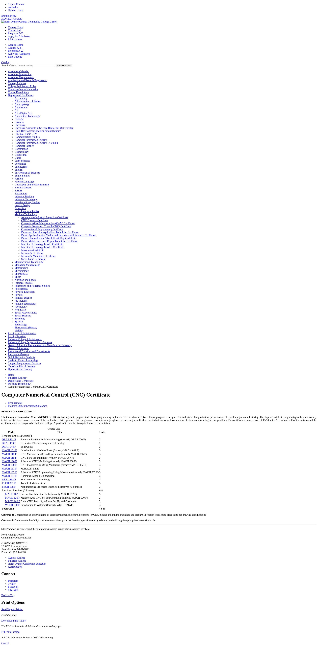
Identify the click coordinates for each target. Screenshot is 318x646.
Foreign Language (24, 181)
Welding (19, 330)
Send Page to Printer (12, 609)
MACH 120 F (9, 461)
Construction (21, 148)
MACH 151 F (9, 468)
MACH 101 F (9, 450)
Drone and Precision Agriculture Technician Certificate (50, 232)
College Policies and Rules (22, 86)
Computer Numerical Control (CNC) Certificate (46, 226)
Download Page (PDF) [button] (13, 620)
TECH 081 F (9, 483)
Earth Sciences (22, 160)
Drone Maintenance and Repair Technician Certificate (49, 241)
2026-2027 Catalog (11, 18)
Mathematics (21, 268)
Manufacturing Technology (29, 262)
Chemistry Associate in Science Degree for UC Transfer (44, 128)
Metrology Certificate (32, 253)
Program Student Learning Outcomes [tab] (27, 405)
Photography (21, 288)
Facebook (13, 586)
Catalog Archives (17, 83)
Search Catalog (9, 65)
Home (11, 374)
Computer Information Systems (31, 139)
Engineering (21, 166)
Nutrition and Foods (25, 279)
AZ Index (13, 7)
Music (18, 276)
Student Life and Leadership (23, 360)
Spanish (19, 321)
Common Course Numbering (23, 89)
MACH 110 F (9, 454)
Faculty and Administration (22, 333)
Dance (18, 157)
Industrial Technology (26, 199)
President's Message (18, 354)
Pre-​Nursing (21, 300)
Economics (20, 163)
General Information (18, 348)
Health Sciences (23, 187)
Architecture (21, 107)
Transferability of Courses (21, 366)
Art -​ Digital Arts (23, 113)
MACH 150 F (9, 465)
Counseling (20, 154)
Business (19, 122)
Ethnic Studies (22, 175)
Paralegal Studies (23, 282)
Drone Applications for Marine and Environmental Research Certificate (58, 235)
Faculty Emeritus (17, 336)
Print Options (15, 39)
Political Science (23, 297)
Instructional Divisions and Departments (29, 351)
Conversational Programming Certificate (42, 229)
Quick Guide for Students (21, 357)
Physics (19, 294)
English (19, 169)
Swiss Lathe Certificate (33, 259)
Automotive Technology (27, 116)
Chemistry (20, 125)
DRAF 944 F (9, 446)
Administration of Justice (28, 101)
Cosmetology (21, 151)
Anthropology (22, 104)
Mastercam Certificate (32, 250)
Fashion (19, 178)
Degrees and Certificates (20, 95)
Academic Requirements (21, 77)
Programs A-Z (15, 33)
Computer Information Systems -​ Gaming (36, 142)
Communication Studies (27, 136)
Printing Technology (25, 303)
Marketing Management (27, 265)
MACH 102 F (12, 494)
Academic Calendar (18, 71)
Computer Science (24, 145)
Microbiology (22, 270)
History (18, 190)
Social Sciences (23, 315)
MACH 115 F (9, 457)
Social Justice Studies (26, 312)
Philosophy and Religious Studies (32, 285)
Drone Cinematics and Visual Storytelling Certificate (48, 238)
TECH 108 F (9, 486)
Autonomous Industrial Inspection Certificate (44, 217)
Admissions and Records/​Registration (27, 80)
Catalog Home (15, 10)
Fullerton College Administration (25, 339)
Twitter (11, 583)
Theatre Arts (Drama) (26, 327)
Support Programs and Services (24, 363)
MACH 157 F (9, 475)
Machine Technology (26, 214)
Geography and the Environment (32, 184)
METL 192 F (9, 479)
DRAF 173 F (9, 443)
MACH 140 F (12, 501)
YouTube (13, 589)
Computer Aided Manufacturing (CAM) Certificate (48, 223)
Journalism (20, 208)
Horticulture (21, 193)
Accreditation (15, 566)
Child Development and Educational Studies (38, 131)
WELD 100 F (12, 505)
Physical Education (25, 291)
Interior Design (22, 205)
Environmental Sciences (27, 172)
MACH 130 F (12, 497)
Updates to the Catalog (20, 369)
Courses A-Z (14, 30)
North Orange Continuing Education (27, 563)
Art (16, 110)
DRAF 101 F (9, 439)
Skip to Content (16, 4)
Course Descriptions (18, 92)
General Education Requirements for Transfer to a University (40, 345)
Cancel (5, 643)
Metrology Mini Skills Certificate (38, 256)
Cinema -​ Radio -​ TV (26, 134)
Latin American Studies (27, 211)
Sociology (20, 318)
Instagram (13, 580)
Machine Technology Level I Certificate (42, 244)
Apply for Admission (19, 36)
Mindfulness (21, 273)
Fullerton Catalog (10, 631)
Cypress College (16, 557)
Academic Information (19, 74)
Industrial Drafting (24, 196)
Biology (19, 119)
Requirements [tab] (15, 402)
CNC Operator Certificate (34, 220)
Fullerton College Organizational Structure (30, 342)
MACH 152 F (9, 472)
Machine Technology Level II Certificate (42, 247)
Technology (21, 324)
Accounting (21, 98)
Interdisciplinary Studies (27, 202)
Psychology (21, 306)
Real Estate (20, 309)
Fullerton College (17, 377)
